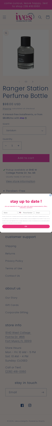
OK (26, 226)
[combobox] (20, 212)
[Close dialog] (50, 195)
